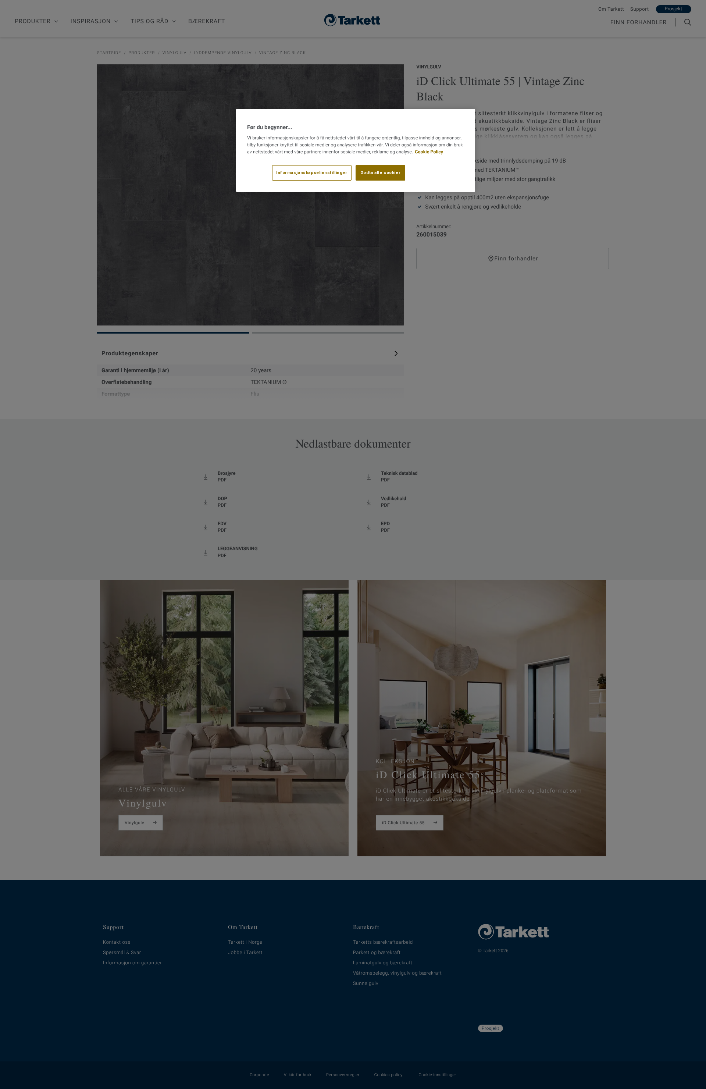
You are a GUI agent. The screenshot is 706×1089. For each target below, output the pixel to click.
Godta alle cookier (380, 172)
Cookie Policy (429, 152)
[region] (355, 150)
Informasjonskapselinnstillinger (311, 172)
